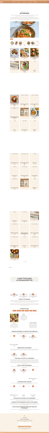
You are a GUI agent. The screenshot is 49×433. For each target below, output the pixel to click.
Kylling (14, 310)
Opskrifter (13, 2)
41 (24, 261)
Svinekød (27, 310)
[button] (1, 432)
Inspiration (19, 2)
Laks (23, 310)
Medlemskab (30, 2)
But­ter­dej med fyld (20, 45)
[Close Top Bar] (48, 0)
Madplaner (24, 2)
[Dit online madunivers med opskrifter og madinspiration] (1, 2)
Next (39, 42)
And (30, 310)
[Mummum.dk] (24, 416)
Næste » (26, 261)
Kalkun (35, 310)
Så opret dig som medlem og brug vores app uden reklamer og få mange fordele (24, 0)
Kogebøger (35, 2)
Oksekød (19, 310)
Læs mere (14, 296)
